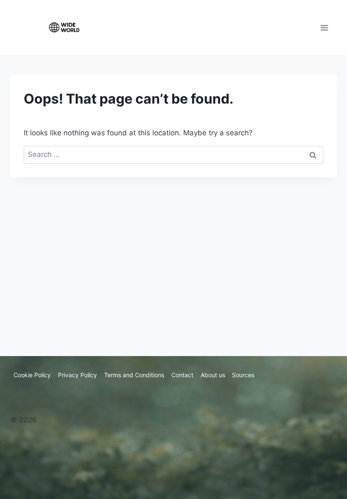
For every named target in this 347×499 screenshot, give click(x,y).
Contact (182, 374)
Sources (243, 374)
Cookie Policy (32, 374)
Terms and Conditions (134, 374)
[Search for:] (173, 154)
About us (213, 374)
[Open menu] (324, 27)
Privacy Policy (77, 374)
